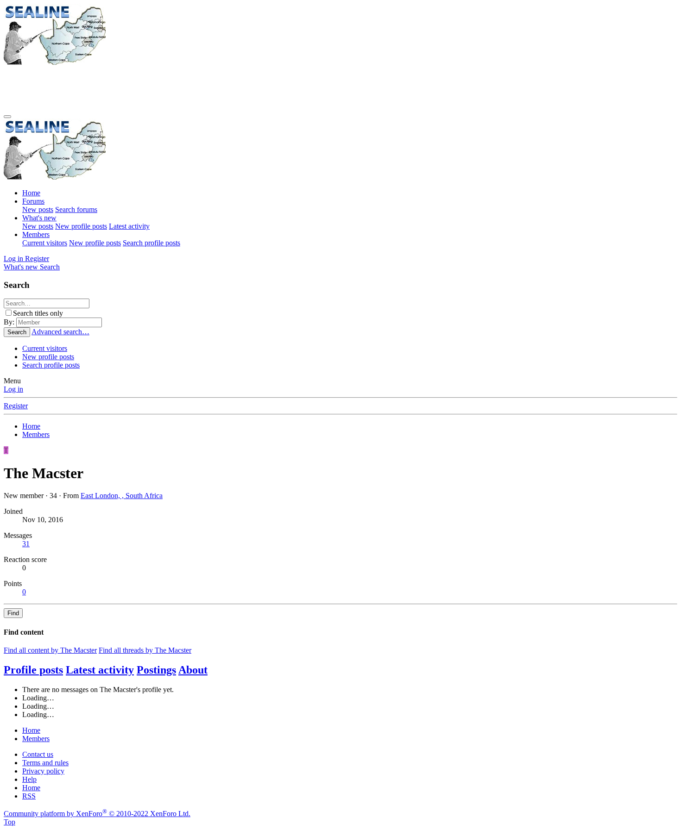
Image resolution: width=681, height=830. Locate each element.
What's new (39, 218)
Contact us (37, 754)
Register (16, 406)
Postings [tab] (156, 670)
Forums (33, 201)
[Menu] (7, 116)
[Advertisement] (172, 87)
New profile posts (81, 226)
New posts (37, 209)
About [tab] (193, 670)
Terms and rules (45, 763)
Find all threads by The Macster (145, 650)
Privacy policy (43, 771)
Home (31, 193)
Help (29, 779)
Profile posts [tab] (33, 670)
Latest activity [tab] (100, 670)
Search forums (76, 209)
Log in (13, 389)
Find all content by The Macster (50, 650)
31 (26, 544)
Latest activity (129, 226)
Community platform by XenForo (97, 814)
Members (36, 234)
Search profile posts (151, 243)
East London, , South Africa (122, 495)
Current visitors (44, 243)
